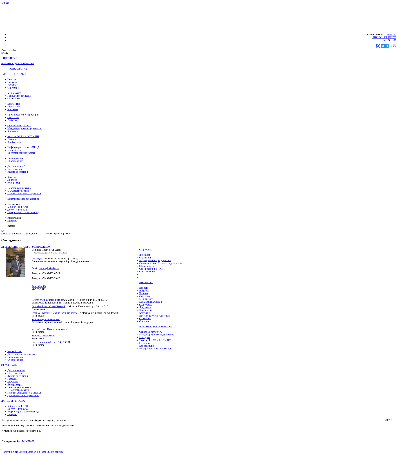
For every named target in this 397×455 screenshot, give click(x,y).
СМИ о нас (13, 117)
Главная (5, 233)
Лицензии (12, 180)
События (12, 120)
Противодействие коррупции (23, 114)
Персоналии (13, 106)
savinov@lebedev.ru (49, 268)
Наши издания (15, 158)
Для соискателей (16, 166)
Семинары (13, 139)
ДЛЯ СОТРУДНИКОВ (15, 74)
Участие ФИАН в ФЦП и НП (23, 136)
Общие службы (147, 266)
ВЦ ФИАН (28, 441)
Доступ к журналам (17, 209)
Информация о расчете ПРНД (23, 147)
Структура (13, 87)
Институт (17, 233)
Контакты (12, 109)
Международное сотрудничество (24, 128)
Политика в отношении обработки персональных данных (32, 451)
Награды (12, 82)
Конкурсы (12, 131)
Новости (12, 79)
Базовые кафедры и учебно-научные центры (55, 313)
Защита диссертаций (18, 171)
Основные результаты (19, 125)
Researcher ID (39, 286)
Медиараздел (14, 93)
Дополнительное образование (23, 198)
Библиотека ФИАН (17, 207)
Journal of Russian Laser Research (48, 306)
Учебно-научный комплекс (46, 319)
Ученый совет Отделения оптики (49, 329)
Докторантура (14, 169)
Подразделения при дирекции (155, 260)
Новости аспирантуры (19, 188)
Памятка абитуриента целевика (24, 193)
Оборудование (15, 161)
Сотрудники (30, 233)
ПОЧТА (391, 34)
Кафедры (12, 177)
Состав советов (147, 271)
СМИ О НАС (389, 40)
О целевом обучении (18, 190)
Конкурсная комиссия (19, 95)
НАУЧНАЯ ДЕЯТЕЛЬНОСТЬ (17, 63)
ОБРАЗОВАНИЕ (18, 68)
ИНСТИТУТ (10, 58)
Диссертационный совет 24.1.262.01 (51, 342)
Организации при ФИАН (152, 268)
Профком (12, 220)
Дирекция (37, 258)
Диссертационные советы (21, 153)
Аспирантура (14, 182)
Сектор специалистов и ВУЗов (48, 300)
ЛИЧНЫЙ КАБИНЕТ (384, 37)
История (11, 85)
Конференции (14, 142)
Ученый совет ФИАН (43, 335)
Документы (13, 103)
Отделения (145, 257)
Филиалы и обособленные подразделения (161, 263)
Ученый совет (14, 150)
